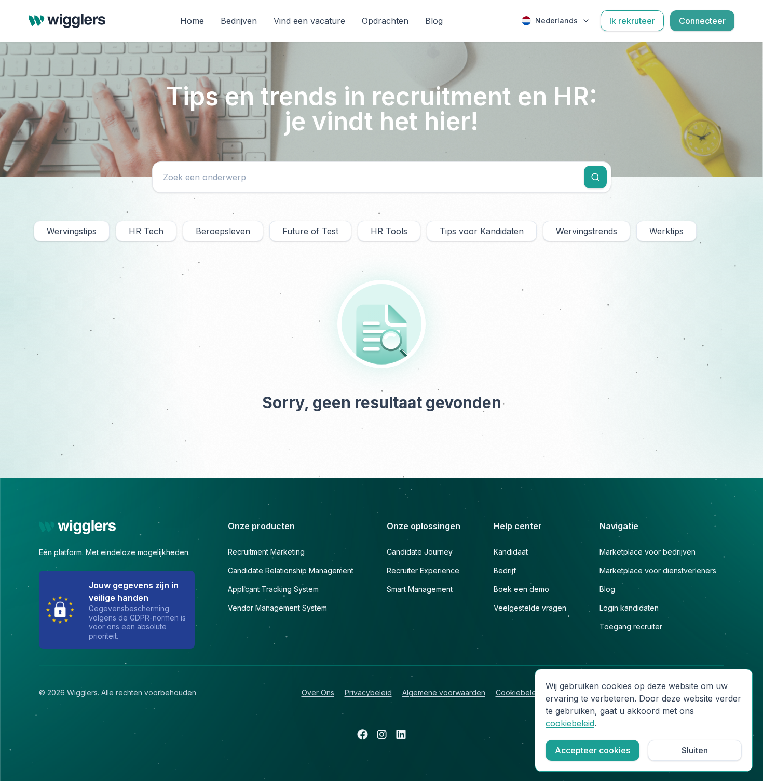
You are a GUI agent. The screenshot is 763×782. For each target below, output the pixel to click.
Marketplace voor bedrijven (648, 551)
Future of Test (310, 231)
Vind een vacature (309, 21)
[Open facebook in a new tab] (362, 734)
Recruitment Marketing (266, 551)
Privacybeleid (368, 692)
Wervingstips (72, 231)
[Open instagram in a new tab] (381, 734)
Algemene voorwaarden (443, 692)
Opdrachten (385, 21)
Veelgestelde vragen (530, 607)
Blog (434, 21)
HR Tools (389, 231)
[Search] (595, 177)
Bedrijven (239, 21)
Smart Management (420, 589)
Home (192, 21)
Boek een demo (521, 589)
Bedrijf (505, 570)
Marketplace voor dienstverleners (658, 570)
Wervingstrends (586, 231)
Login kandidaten (629, 607)
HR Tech (146, 231)
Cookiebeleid (519, 692)
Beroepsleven (223, 231)
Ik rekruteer (632, 21)
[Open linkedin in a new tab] (400, 734)
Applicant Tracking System (273, 589)
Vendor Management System (277, 607)
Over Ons (318, 692)
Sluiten (695, 750)
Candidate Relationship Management (290, 570)
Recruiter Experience (423, 570)
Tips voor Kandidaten (482, 231)
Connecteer (702, 21)
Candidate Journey (420, 551)
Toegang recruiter (631, 626)
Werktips (666, 231)
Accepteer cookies (592, 750)
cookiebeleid (570, 723)
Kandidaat (511, 551)
